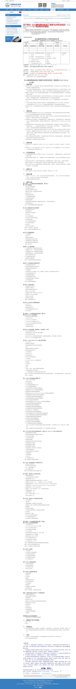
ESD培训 (24, 9)
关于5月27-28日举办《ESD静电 (12, 31)
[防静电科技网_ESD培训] (13, 7)
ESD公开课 (53, 9)
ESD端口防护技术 (10, 18)
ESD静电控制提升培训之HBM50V (12, 21)
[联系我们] (13, 41)
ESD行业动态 (17, 9)
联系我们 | (64, 0)
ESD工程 (29, 9)
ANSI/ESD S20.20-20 (10, 34)
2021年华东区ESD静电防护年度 (12, 23)
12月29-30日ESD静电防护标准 (12, 28)
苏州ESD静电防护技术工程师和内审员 (13, 20)
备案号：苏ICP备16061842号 (38, 685)
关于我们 (11, 9)
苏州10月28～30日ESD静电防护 (12, 29)
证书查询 (67, 9)
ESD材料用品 (35, 9)
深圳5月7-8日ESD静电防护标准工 (12, 32)
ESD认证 (47, 9)
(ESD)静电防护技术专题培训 (11, 17)
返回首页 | (68, 0)
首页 (7, 9)
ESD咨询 (41, 9)
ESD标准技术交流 (60, 9)
